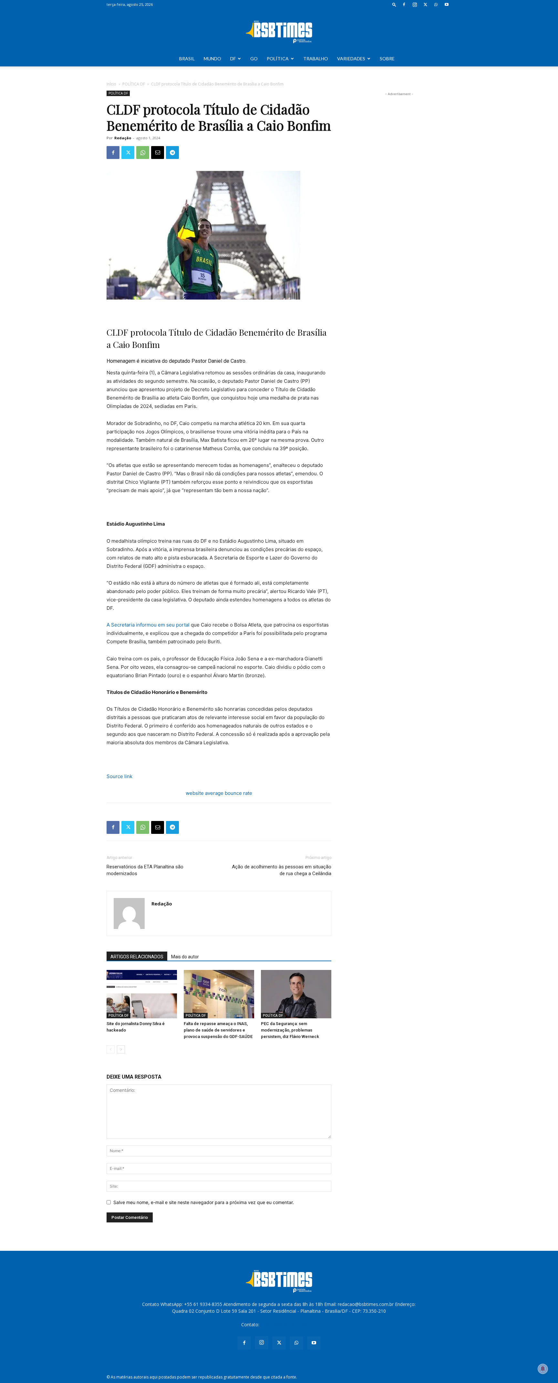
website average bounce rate (219, 793)
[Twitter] (425, 4)
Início (111, 84)
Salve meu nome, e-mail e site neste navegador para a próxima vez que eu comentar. (203, 1202)
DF (233, 58)
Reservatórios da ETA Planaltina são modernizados (145, 870)
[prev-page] (111, 1049)
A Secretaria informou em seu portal (149, 625)
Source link (119, 776)
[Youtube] (446, 4)
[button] (394, 4)
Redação (122, 137)
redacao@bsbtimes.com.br (288, 1324)
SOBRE (387, 58)
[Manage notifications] (543, 1369)
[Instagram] (414, 4)
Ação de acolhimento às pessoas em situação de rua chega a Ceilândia (281, 870)
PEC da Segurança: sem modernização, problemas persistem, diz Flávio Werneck (290, 1030)
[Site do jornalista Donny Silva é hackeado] (142, 994)
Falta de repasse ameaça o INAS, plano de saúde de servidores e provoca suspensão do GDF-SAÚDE (218, 1030)
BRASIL (187, 58)
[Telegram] (172, 152)
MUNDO (212, 58)
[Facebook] (404, 4)
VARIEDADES (351, 58)
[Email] (157, 152)
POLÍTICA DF (133, 84)
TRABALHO (315, 58)
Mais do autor (185, 956)
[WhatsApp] (436, 4)
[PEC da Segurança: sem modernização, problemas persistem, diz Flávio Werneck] (296, 994)
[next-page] (121, 1049)
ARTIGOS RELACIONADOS (136, 956)
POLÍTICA (278, 58)
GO (254, 58)
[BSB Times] (279, 30)
